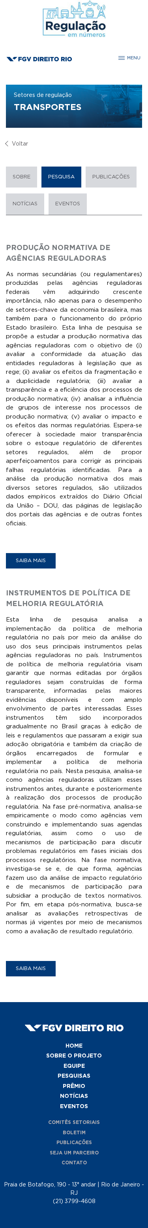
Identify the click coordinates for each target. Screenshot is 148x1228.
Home (74, 1046)
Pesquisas (74, 1076)
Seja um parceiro (74, 1152)
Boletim (74, 1132)
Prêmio (74, 1086)
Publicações (111, 177)
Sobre (21, 177)
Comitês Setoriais (74, 1122)
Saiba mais (31, 560)
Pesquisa (61, 177)
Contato (74, 1162)
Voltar (20, 144)
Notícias (25, 204)
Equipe (74, 1066)
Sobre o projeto (74, 1056)
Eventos (67, 204)
